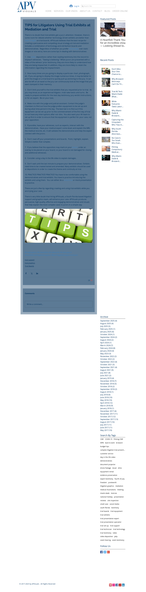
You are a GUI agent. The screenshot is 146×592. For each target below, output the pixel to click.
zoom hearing (105, 540)
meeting (120, 490)
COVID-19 (108, 439)
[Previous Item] (104, 29)
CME (102, 439)
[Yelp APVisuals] (120, 585)
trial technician (106, 529)
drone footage (105, 468)
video (115, 533)
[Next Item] (122, 29)
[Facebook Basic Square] (101, 552)
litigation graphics (107, 486)
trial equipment (117, 511)
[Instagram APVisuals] (113, 585)
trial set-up (104, 526)
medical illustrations (108, 490)
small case (104, 504)
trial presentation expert (109, 518)
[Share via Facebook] (26, 273)
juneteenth (112, 482)
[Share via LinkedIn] (37, 273)
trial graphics (30, 263)
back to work (110, 443)
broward (119, 443)
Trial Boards (29, 266)
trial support (29, 260)
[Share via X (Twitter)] (31, 273)
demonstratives (106, 461)
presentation (119, 497)
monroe (114, 493)
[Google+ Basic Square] (108, 552)
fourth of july (119, 479)
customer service (106, 453)
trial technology (119, 529)
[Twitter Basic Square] (105, 552)
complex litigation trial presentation (112, 450)
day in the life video (107, 457)
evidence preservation (108, 475)
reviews (103, 500)
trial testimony (105, 533)
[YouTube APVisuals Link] (110, 585)
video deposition (106, 536)
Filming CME (118, 439)
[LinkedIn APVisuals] (123, 585)
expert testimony (106, 479)
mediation (119, 486)
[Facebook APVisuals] (117, 585)
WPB (102, 443)
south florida (105, 508)
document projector (107, 464)
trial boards (104, 511)
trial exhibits (105, 515)
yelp (115, 536)
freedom (103, 482)
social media (114, 504)
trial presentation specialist (110, 522)
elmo (120, 468)
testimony (115, 508)
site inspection (113, 500)
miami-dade (105, 493)
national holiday (106, 497)
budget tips (104, 446)
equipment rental (107, 472)
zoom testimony (118, 540)
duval (114, 468)
